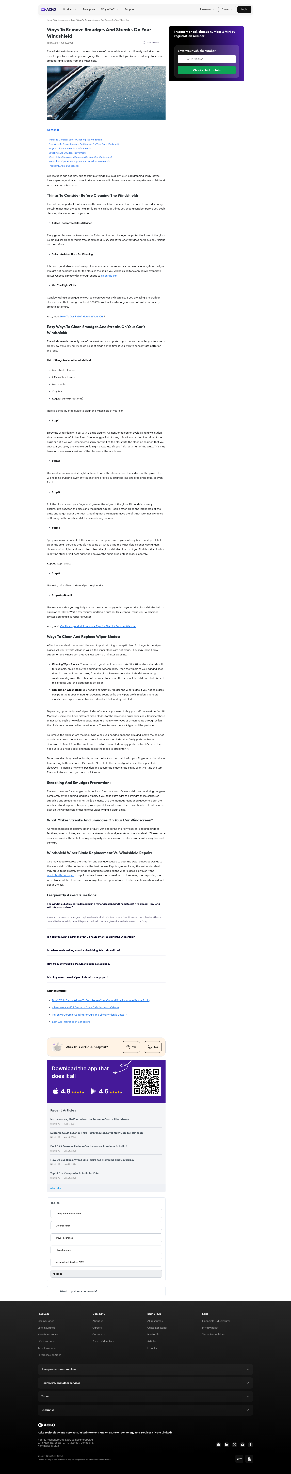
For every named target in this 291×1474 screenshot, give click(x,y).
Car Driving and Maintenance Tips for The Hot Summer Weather (98, 626)
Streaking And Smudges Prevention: (67, 152)
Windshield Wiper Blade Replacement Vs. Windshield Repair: (79, 161)
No (156, 1047)
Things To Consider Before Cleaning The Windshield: (76, 139)
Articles (72, 20)
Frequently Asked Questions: (64, 165)
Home (49, 20)
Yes (134, 1047)
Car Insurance (60, 20)
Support (129, 9)
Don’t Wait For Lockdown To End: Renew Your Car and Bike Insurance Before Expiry (101, 1000)
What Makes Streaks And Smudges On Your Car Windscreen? (80, 157)
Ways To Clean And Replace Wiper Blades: (70, 148)
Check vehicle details (206, 70)
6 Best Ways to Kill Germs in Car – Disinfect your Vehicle (85, 1007)
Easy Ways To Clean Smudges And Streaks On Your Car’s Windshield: (84, 144)
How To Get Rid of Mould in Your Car (82, 316)
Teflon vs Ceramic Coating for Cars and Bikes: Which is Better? (89, 1014)
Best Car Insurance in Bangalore (71, 1021)
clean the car (109, 275)
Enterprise (89, 9)
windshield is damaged (60, 875)
